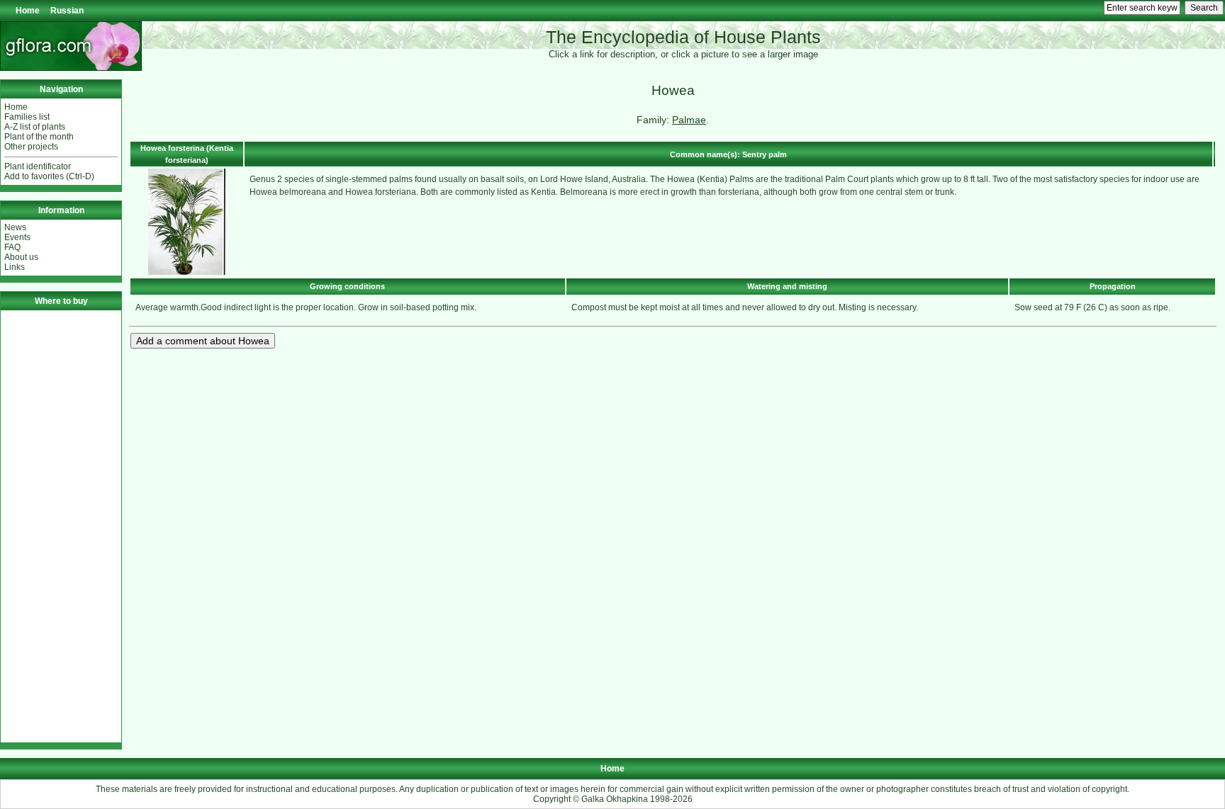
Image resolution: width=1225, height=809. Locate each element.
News (15, 227)
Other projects (31, 147)
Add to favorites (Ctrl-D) (49, 176)
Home (28, 11)
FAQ (12, 247)
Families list (27, 117)
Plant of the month (39, 137)
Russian (67, 11)
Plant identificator (37, 166)
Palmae (689, 119)
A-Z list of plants (34, 127)
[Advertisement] (61, 526)
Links (14, 267)
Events (17, 237)
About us (21, 257)
